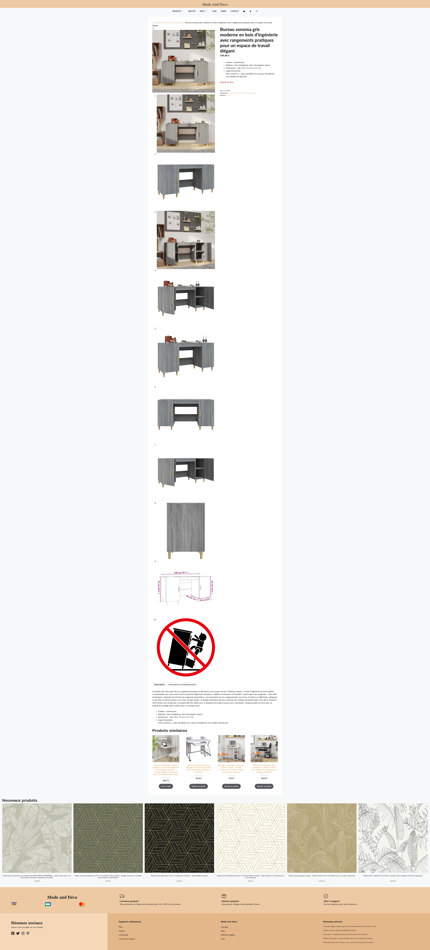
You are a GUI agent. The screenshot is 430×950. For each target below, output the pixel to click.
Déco (202, 11)
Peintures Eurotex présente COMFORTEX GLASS (339, 930)
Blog (223, 931)
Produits (176, 11)
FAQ (120, 927)
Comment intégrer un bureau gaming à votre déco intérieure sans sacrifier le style (349, 926)
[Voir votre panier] (244, 11)
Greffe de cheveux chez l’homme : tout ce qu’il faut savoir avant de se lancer (348, 942)
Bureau (163, 23)
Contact (235, 11)
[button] (257, 11)
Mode (223, 11)
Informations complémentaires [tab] (182, 685)
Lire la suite (166, 786)
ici (240, 74)
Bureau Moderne (235, 93)
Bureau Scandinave (176, 23)
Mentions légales (228, 935)
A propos (224, 927)
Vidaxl (229, 95)
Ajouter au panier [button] (198, 786)
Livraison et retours (127, 939)
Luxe (214, 11)
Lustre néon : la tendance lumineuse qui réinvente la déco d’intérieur (345, 934)
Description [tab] (159, 685)
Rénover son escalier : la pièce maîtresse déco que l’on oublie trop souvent (347, 938)
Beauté (191, 11)
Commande (123, 935)
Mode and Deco (215, 4)
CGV (223, 939)
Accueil (155, 23)
